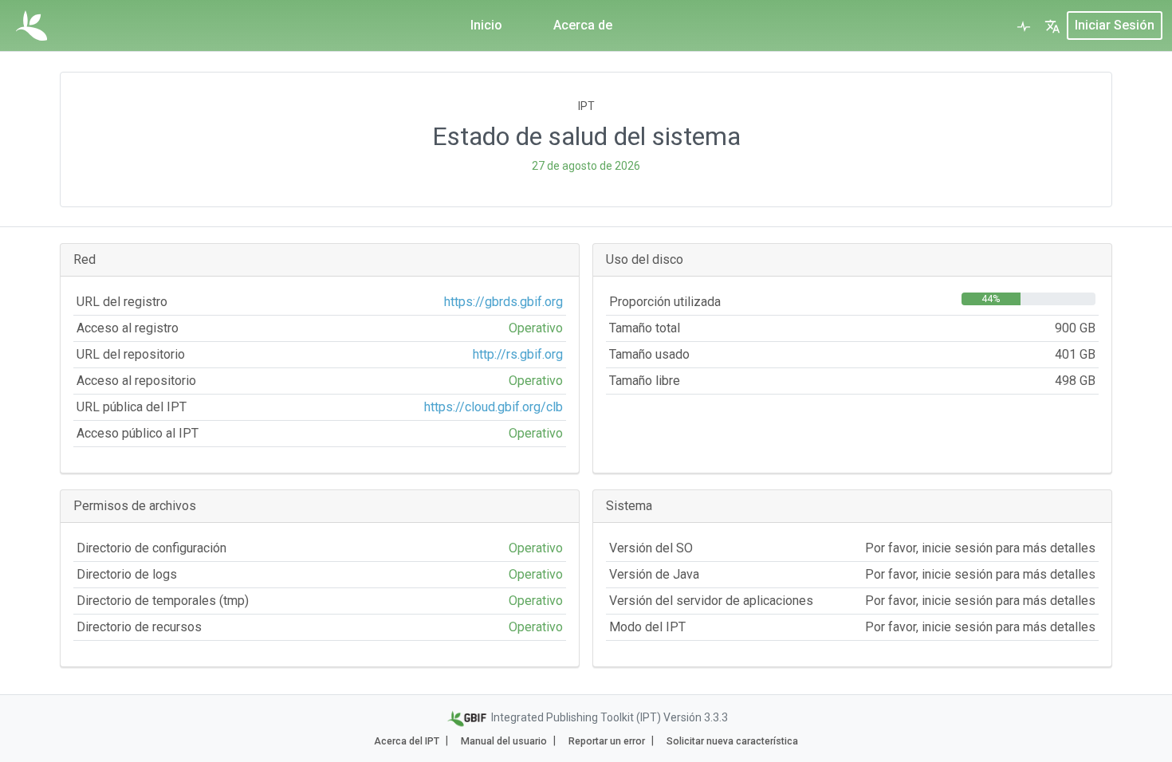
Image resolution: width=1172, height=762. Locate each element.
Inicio (486, 25)
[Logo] (31, 25)
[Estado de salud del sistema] (1023, 25)
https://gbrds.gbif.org (503, 301)
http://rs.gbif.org (518, 354)
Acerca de (582, 25)
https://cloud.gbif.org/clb (493, 406)
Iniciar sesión (1114, 25)
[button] (1052, 25)
